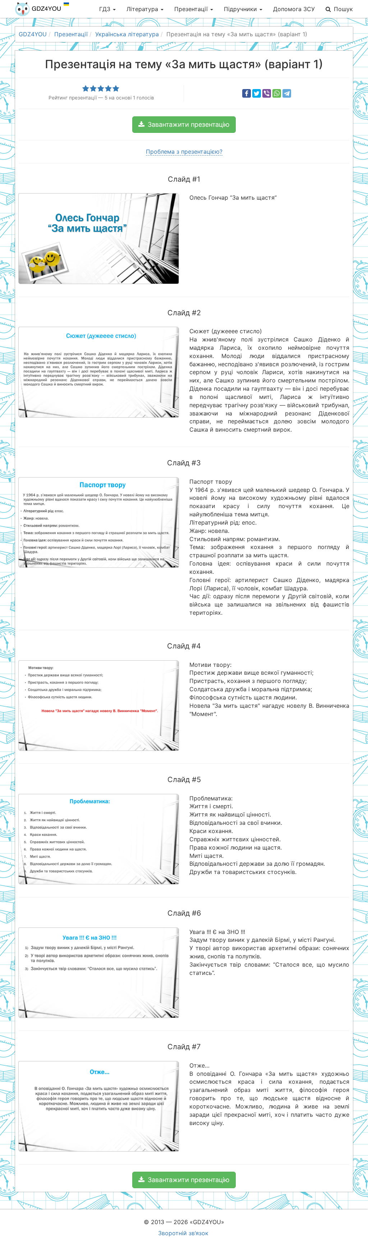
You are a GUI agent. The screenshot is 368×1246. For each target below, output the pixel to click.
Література (143, 9)
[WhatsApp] (276, 93)
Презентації (192, 9)
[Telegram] (286, 93)
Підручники (241, 9)
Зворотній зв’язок (183, 1233)
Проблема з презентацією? (184, 151)
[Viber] (266, 93)
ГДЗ (105, 9)
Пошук (343, 9)
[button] (184, 124)
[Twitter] (256, 93)
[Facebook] (246, 93)
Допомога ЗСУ (294, 9)
